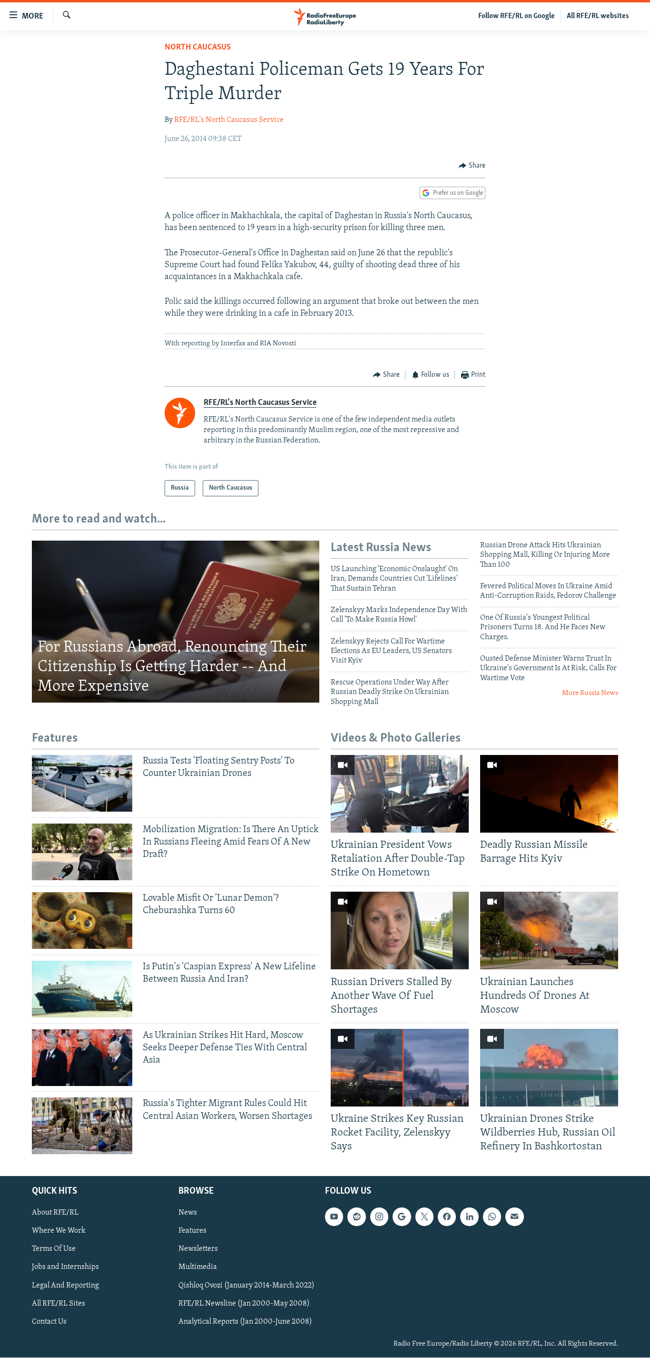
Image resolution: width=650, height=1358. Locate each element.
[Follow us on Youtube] (334, 1217)
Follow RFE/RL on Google (516, 16)
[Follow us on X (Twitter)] (424, 1217)
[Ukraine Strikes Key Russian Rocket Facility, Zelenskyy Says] (400, 1068)
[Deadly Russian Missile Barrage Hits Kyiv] (549, 794)
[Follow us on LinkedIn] (469, 1217)
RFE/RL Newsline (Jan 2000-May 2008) (244, 1304)
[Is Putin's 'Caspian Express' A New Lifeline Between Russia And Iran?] (82, 989)
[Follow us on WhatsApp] (492, 1217)
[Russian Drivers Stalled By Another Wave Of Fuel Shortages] (400, 930)
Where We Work (59, 1231)
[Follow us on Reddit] (356, 1217)
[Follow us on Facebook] (447, 1217)
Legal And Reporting (65, 1285)
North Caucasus (198, 47)
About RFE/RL (55, 1213)
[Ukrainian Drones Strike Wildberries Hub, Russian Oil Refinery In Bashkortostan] (549, 1068)
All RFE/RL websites (598, 16)
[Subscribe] (514, 1217)
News (187, 1213)
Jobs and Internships (65, 1267)
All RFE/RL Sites (58, 1304)
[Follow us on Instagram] (379, 1217)
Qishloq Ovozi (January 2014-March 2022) (246, 1285)
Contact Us (49, 1322)
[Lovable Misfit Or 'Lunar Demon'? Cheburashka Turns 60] (82, 920)
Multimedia (197, 1267)
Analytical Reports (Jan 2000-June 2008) (245, 1322)
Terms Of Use (54, 1249)
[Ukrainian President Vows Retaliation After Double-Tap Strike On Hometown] (400, 794)
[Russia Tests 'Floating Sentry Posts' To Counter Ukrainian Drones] (82, 783)
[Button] (472, 166)
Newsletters (198, 1249)
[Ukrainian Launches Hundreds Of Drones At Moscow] (549, 930)
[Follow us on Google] (402, 1217)
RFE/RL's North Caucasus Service (229, 120)
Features (192, 1231)
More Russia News (590, 693)
